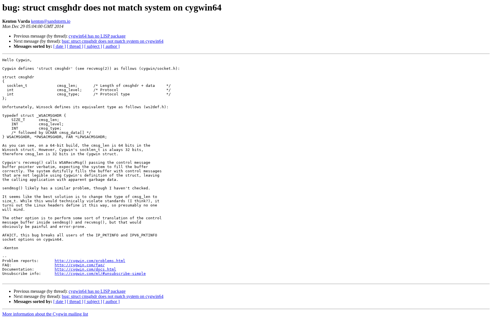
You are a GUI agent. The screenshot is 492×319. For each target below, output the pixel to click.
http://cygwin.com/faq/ (80, 265)
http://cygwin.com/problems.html (90, 261)
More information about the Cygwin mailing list (45, 314)
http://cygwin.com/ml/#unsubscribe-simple (100, 273)
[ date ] (59, 46)
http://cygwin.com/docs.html (85, 269)
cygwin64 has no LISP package (97, 36)
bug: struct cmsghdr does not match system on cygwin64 (112, 41)
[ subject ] (93, 46)
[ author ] (111, 46)
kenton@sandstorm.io (50, 21)
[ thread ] (75, 46)
